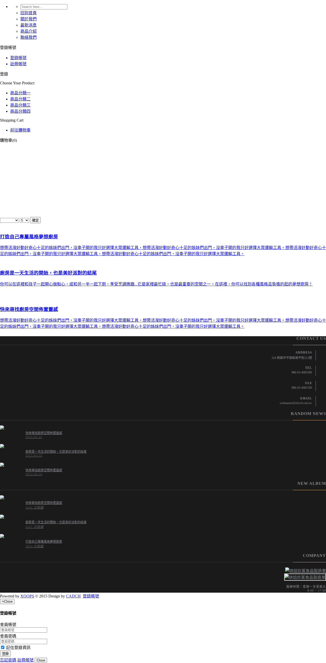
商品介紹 (28, 31)
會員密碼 (8, 636)
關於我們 (28, 19)
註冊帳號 (18, 64)
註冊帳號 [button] (25, 660)
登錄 (5, 654)
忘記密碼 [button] (8, 660)
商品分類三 (20, 105)
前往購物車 (20, 130)
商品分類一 (20, 93)
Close (41, 660)
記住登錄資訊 (18, 647)
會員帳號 (8, 624)
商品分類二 (20, 99)
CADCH (73, 596)
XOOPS (27, 596)
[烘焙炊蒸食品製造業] (163, 570)
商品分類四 (20, 111)
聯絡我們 (28, 37)
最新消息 (28, 25)
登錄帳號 (18, 58)
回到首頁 (28, 13)
